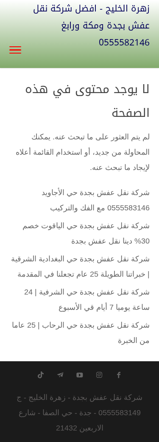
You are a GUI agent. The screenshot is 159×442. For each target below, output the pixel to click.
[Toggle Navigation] (15, 51)
